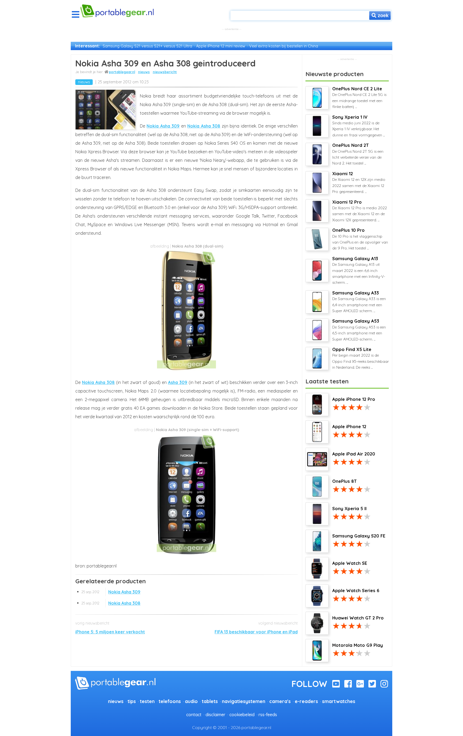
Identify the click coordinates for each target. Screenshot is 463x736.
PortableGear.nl (122, 72)
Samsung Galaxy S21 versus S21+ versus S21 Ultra (147, 46)
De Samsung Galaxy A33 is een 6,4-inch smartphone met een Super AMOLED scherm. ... (359, 301)
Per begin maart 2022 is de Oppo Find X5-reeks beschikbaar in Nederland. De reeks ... (360, 358)
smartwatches (338, 701)
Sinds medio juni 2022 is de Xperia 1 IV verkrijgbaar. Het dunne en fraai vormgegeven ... (358, 125)
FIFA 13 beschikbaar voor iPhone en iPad (256, 631)
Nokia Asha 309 (163, 126)
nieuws (144, 72)
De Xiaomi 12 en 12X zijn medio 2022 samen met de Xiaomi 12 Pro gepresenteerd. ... (358, 182)
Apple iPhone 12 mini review (220, 46)
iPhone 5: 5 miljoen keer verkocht (110, 631)
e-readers (306, 701)
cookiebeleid (242, 714)
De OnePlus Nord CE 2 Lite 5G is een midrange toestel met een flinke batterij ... (359, 97)
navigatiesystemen (243, 701)
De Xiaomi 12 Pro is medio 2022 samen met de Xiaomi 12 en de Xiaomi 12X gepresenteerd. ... (359, 210)
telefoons (170, 701)
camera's (280, 701)
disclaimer (215, 714)
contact (193, 714)
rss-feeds (268, 714)
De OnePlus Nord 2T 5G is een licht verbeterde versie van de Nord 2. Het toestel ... (357, 154)
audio (191, 701)
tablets (210, 701)
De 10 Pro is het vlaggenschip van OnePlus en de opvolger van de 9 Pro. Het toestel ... (360, 239)
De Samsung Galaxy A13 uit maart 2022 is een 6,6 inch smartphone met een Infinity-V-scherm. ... (358, 270)
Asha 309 (177, 382)
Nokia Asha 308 (203, 126)
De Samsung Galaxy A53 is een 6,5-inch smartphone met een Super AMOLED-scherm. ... (359, 329)
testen (147, 701)
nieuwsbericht (165, 72)
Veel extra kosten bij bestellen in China (283, 46)
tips (132, 701)
